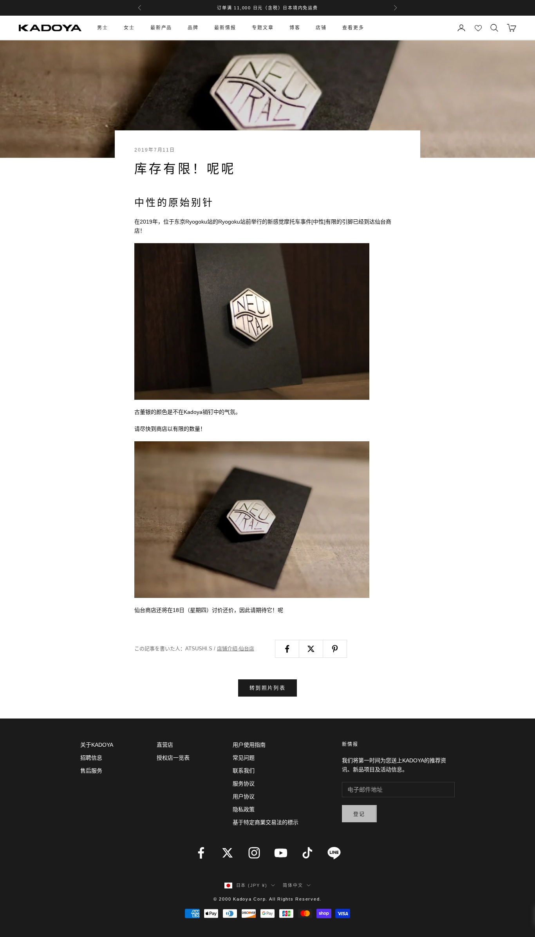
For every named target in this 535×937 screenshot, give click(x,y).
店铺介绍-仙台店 (235, 649)
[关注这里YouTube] (281, 853)
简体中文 (293, 885)
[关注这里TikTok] (307, 853)
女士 (129, 28)
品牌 (193, 28)
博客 (294, 28)
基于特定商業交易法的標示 (265, 822)
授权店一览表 (173, 758)
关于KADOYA (96, 745)
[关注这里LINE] (334, 853)
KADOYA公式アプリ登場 (267, 7)
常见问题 (244, 758)
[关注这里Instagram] (254, 853)
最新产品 (161, 28)
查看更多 (353, 28)
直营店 (165, 745)
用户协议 (244, 796)
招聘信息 (91, 758)
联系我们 (244, 770)
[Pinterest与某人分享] (335, 648)
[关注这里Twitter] (228, 853)
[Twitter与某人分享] (311, 648)
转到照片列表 (267, 688)
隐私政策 (244, 809)
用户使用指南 (249, 745)
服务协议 (244, 783)
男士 (102, 28)
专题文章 (263, 28)
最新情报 (225, 28)
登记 (359, 814)
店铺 (321, 28)
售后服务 (91, 770)
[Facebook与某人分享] (287, 648)
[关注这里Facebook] (201, 853)
